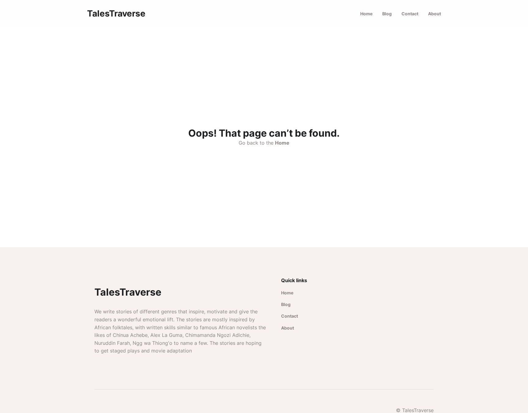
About (434, 13)
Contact (410, 13)
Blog (387, 13)
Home (366, 13)
